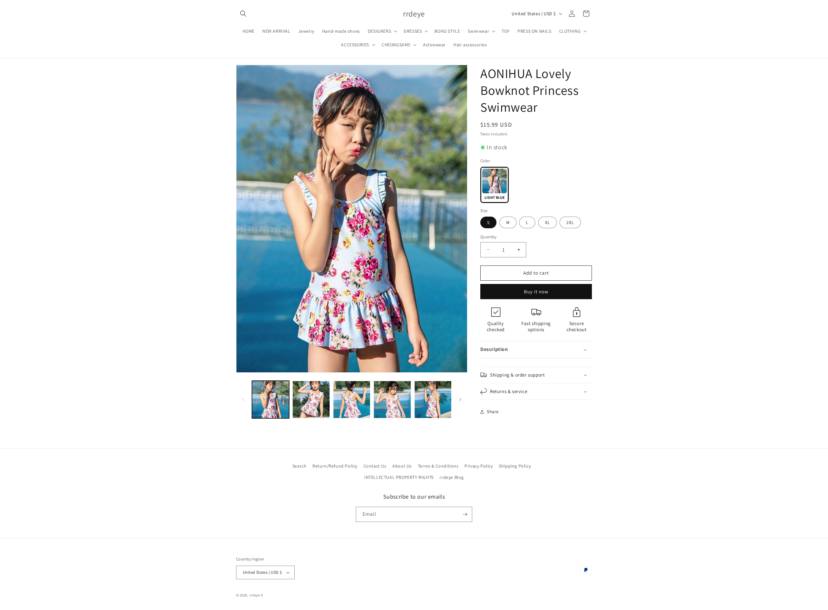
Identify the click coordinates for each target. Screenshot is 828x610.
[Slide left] (243, 399)
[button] (243, 13)
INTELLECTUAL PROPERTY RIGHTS (399, 477)
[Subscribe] (465, 514)
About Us (402, 466)
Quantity (488, 237)
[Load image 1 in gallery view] (270, 399)
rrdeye (254, 595)
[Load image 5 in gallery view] (433, 399)
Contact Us (375, 466)
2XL (570, 222)
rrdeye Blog (452, 477)
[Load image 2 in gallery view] (311, 399)
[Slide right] (460, 399)
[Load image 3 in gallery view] (351, 399)
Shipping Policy (515, 466)
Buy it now (536, 291)
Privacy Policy (478, 466)
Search (299, 466)
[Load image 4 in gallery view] (392, 399)
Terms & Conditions (438, 466)
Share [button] (493, 411)
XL (547, 222)
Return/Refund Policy (334, 466)
